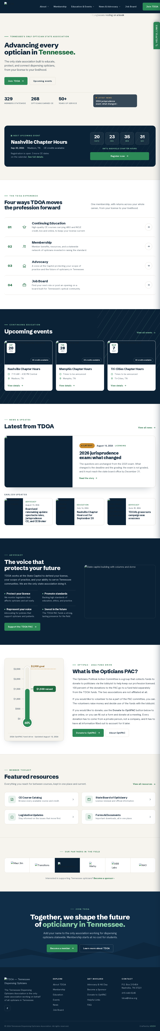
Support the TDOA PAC (20, 626)
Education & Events (81, 6)
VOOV (153, 1026)
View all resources (142, 784)
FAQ (89, 1004)
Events (56, 999)
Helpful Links (93, 999)
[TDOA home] (19, 6)
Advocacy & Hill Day (97, 984)
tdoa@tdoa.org (129, 998)
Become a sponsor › (104, 878)
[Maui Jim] (17, 865)
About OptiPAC (117, 732)
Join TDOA (14, 80)
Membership (60, 6)
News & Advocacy (108, 6)
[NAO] (142, 865)
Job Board (130, 6)
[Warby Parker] (92, 865)
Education (58, 994)
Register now (118, 155)
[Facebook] (7, 1008)
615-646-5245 (129, 993)
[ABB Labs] (117, 865)
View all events (144, 332)
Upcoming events (42, 80)
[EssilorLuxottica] (67, 865)
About (43, 6)
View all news (145, 427)
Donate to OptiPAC (86, 732)
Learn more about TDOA (96, 948)
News (55, 1004)
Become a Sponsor (96, 989)
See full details (35, 156)
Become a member (60, 948)
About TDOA (59, 984)
